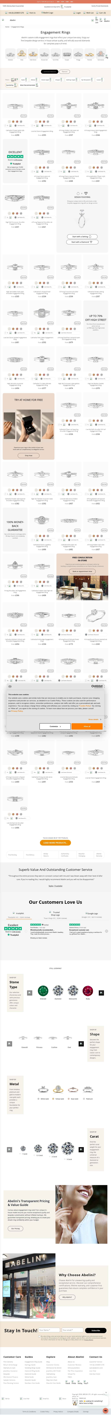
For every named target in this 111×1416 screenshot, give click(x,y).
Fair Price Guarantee (75, 1371)
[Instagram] (80, 1382)
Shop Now (28, 455)
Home (7, 27)
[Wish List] (96, 20)
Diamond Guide (30, 1374)
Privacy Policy (17, 711)
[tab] (19, 915)
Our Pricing (15, 1228)
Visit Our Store (94, 1374)
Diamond (64, 72)
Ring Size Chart (51, 1380)
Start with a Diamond (80, 242)
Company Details (73, 1412)
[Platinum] (21, 122)
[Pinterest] (74, 1382)
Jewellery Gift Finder (53, 1371)
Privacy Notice (88, 1340)
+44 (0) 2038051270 (96, 1365)
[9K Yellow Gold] (13, 122)
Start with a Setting (80, 236)
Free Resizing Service (11, 1383)
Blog (48, 1362)
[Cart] (101, 20)
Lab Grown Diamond (50, 72)
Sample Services (9, 1380)
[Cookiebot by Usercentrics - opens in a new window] (93, 686)
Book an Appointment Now (82, 571)
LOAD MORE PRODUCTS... (55, 842)
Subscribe (96, 1330)
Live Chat (92, 1371)
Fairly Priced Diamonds (100, 6)
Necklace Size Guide (32, 1383)
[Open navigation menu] (107, 20)
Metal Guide (29, 1377)
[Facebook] (68, 1382)
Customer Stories (52, 1365)
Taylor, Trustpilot (55, 886)
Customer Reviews (74, 1365)
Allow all (87, 726)
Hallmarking (50, 1374)
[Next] (101, 993)
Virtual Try (71, 1374)
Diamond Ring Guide (32, 1371)
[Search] (92, 20)
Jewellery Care (51, 1377)
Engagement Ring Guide (33, 1362)
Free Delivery (8, 1362)
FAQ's (70, 1377)
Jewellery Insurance (10, 1371)
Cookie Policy (85, 706)
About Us (71, 1362)
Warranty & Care (9, 1368)
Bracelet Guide (30, 1380)
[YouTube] (86, 1382)
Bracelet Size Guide (53, 1383)
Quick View (23, 116)
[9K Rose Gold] (17, 122)
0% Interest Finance (10, 1377)
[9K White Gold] (9, 122)
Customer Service (95, 1362)
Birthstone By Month (54, 1368)
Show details (93, 719)
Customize (54, 726)
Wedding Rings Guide (32, 1368)
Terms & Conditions (29, 1412)
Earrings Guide (30, 1365)
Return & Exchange (10, 1365)
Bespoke (6, 1374)
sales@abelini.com (96, 1368)
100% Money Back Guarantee (13, 6)
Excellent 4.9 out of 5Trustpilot (57, 7)
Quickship (9, 85)
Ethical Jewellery (74, 1368)
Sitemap (85, 1412)
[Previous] (29, 993)
